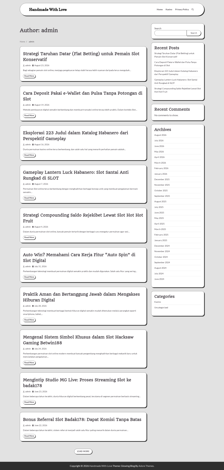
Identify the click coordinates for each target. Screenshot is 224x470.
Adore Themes (146, 465)
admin (28, 65)
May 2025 (159, 218)
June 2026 (159, 146)
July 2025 (159, 207)
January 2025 (160, 240)
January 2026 (160, 174)
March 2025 (160, 229)
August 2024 (160, 268)
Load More (83, 451)
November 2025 (162, 184)
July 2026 (159, 140)
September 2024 (162, 262)
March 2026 (160, 162)
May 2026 (159, 151)
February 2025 (161, 234)
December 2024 (162, 245)
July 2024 (159, 273)
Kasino (169, 9)
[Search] (192, 9)
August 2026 (160, 135)
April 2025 (159, 223)
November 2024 (162, 251)
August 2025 (160, 201)
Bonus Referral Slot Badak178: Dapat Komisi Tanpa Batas (82, 419)
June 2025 (159, 212)
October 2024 (161, 257)
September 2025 (162, 196)
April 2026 (159, 157)
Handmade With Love (48, 9)
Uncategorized (161, 307)
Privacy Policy (182, 9)
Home (160, 9)
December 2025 (162, 179)
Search (157, 28)
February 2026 (161, 168)
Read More (29, 76)
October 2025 (161, 190)
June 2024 (159, 279)
